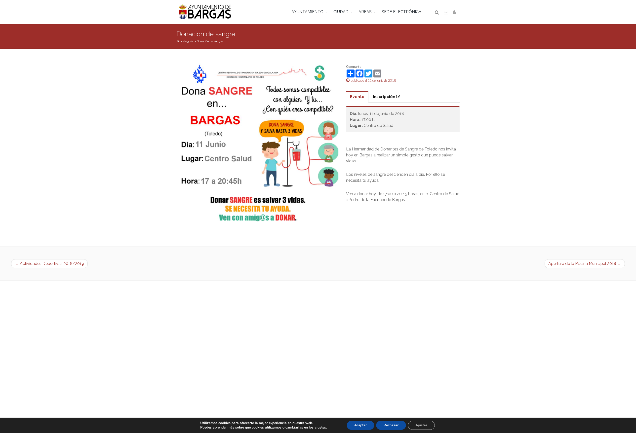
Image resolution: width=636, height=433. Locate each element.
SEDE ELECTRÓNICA (401, 11)
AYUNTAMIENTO (307, 11)
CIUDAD (341, 11)
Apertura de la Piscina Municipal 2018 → (584, 263)
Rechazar (391, 425)
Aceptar (360, 425)
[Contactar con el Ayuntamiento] (446, 13)
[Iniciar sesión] (455, 13)
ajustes (320, 427)
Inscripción (384, 96)
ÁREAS (365, 11)
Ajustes (421, 425)
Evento (357, 96)
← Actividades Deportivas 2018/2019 (49, 263)
